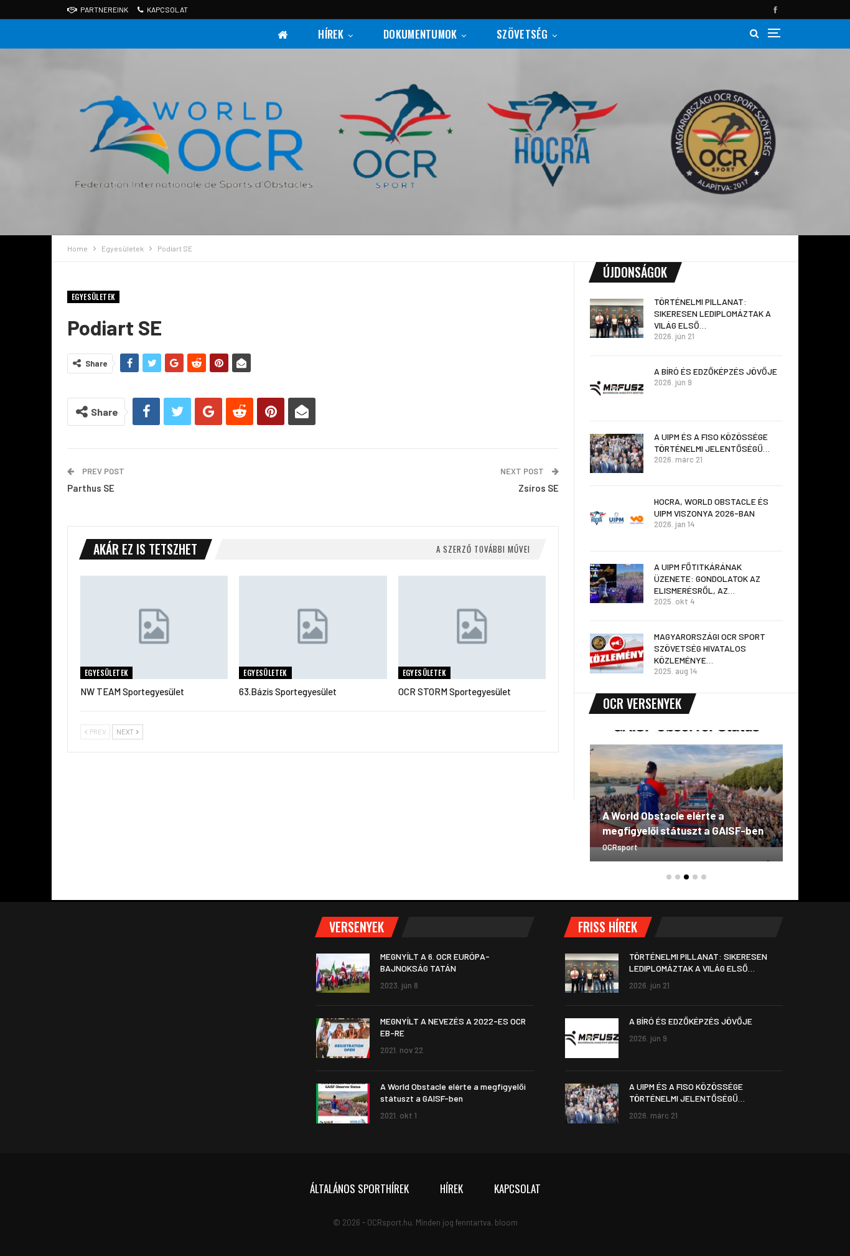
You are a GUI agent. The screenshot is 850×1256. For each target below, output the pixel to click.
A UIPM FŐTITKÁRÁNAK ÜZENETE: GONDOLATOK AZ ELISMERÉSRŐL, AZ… (707, 578)
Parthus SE (90, 488)
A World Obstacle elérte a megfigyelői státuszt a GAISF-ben (683, 823)
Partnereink (104, 9)
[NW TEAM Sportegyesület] (154, 627)
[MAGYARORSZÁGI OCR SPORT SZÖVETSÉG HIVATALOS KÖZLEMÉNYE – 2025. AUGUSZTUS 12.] (616, 653)
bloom (506, 1222)
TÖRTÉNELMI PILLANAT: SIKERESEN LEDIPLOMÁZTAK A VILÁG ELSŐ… (712, 313)
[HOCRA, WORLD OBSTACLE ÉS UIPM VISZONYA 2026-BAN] (616, 518)
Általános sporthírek (359, 1188)
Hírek (331, 34)
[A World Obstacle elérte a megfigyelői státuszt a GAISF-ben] (686, 795)
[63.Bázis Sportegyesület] (312, 627)
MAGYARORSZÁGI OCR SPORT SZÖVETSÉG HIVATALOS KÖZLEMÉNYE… (709, 648)
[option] (686, 802)
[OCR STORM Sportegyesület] (472, 627)
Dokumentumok (420, 34)
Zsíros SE (538, 488)
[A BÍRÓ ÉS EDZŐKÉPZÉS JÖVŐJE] (616, 388)
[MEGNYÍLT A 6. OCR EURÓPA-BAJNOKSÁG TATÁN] (343, 973)
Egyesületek (93, 296)
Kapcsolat (167, 9)
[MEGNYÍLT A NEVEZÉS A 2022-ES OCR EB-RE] (343, 1038)
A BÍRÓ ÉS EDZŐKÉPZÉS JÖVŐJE (715, 371)
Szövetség (522, 34)
